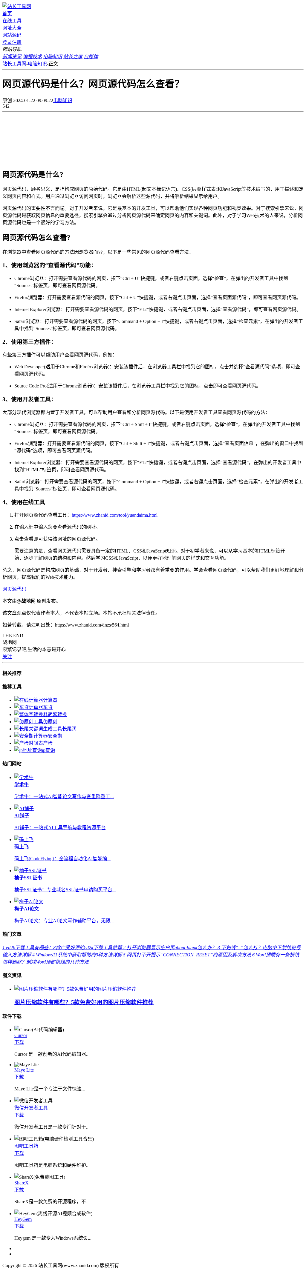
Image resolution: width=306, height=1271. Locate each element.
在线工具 (12, 20)
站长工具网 (14, 63)
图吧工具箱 (26, 1146)
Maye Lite (24, 1069)
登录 (7, 42)
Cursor (20, 1035)
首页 (7, 13)
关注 (7, 656)
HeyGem (23, 1219)
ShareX (21, 1182)
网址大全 (12, 27)
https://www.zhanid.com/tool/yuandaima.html (114, 515)
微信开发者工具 (31, 1107)
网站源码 (12, 35)
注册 (17, 42)
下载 (19, 1042)
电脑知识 (37, 63)
